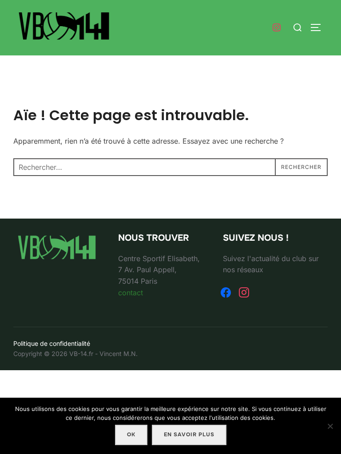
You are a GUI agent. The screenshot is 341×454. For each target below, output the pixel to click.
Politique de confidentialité (51, 343)
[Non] (329, 426)
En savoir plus (189, 434)
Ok (131, 434)
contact (130, 292)
